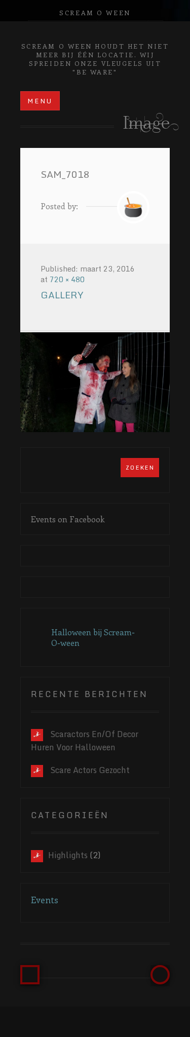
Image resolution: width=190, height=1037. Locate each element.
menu (40, 101)
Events (44, 900)
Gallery (62, 295)
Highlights (68, 855)
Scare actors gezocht (90, 770)
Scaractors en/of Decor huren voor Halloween (84, 740)
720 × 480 (67, 279)
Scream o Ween (94, 12)
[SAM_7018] (95, 382)
